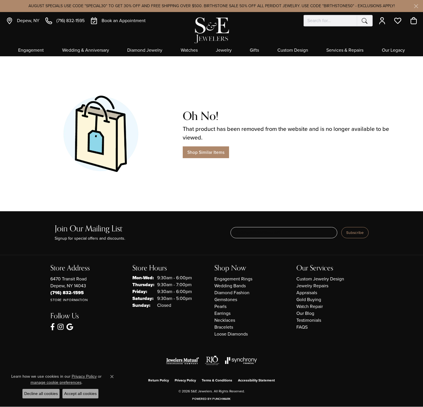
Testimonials (308, 320)
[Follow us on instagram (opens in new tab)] (61, 326)
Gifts (254, 50)
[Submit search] (364, 20)
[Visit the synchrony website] (241, 360)
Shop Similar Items (205, 152)
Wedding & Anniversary (85, 50)
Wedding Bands (230, 285)
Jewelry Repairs (312, 285)
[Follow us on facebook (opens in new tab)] (52, 326)
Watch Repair (309, 306)
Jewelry (224, 50)
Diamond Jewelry (144, 50)
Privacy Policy (185, 380)
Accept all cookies (80, 393)
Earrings (222, 313)
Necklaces (224, 320)
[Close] (416, 6)
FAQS (302, 327)
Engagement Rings (233, 279)
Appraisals (306, 292)
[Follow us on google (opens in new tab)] (69, 326)
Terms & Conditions (217, 380)
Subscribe (355, 232)
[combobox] (330, 20)
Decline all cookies (41, 393)
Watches (189, 50)
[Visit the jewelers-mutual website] (182, 360)
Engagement (31, 50)
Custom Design (292, 50)
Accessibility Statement (256, 380)
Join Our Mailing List (88, 229)
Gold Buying (308, 299)
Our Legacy (393, 50)
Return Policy (158, 380)
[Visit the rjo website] (212, 360)
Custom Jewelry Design (320, 279)
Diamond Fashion (231, 292)
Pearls (220, 306)
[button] (383, 20)
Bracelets (223, 327)
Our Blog (305, 313)
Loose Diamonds (231, 334)
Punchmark (221, 399)
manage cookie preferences (56, 382)
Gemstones (225, 299)
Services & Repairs (344, 50)
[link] (22, 20)
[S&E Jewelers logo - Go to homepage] (211, 29)
